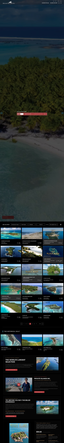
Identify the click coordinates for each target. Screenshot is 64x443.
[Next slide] (62, 343)
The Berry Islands (4, 316)
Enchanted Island (5, 278)
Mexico (23, 242)
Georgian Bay (46, 242)
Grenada (2, 260)
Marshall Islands (25, 279)
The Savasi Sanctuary (27, 296)
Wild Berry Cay (47, 347)
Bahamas (8, 316)
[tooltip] (60, 224)
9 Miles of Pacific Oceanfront (29, 241)
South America (26, 260)
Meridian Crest (5, 296)
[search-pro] (44, 114)
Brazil (23, 260)
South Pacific (3, 242)
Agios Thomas (47, 296)
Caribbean (6, 260)
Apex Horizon (47, 259)
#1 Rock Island (47, 278)
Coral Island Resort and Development (29, 278)
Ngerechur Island (5, 241)
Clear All (40, 224)
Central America (27, 242)
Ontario (50, 242)
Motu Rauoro (4, 347)
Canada (52, 242)
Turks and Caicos (4, 297)
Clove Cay (24, 315)
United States (6, 279)
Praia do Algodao (26, 259)
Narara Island (47, 315)
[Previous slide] (2, 343)
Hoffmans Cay (4, 314)
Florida (2, 279)
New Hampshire (46, 279)
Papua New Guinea (47, 260)
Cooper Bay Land (26, 347)
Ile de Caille (4, 259)
